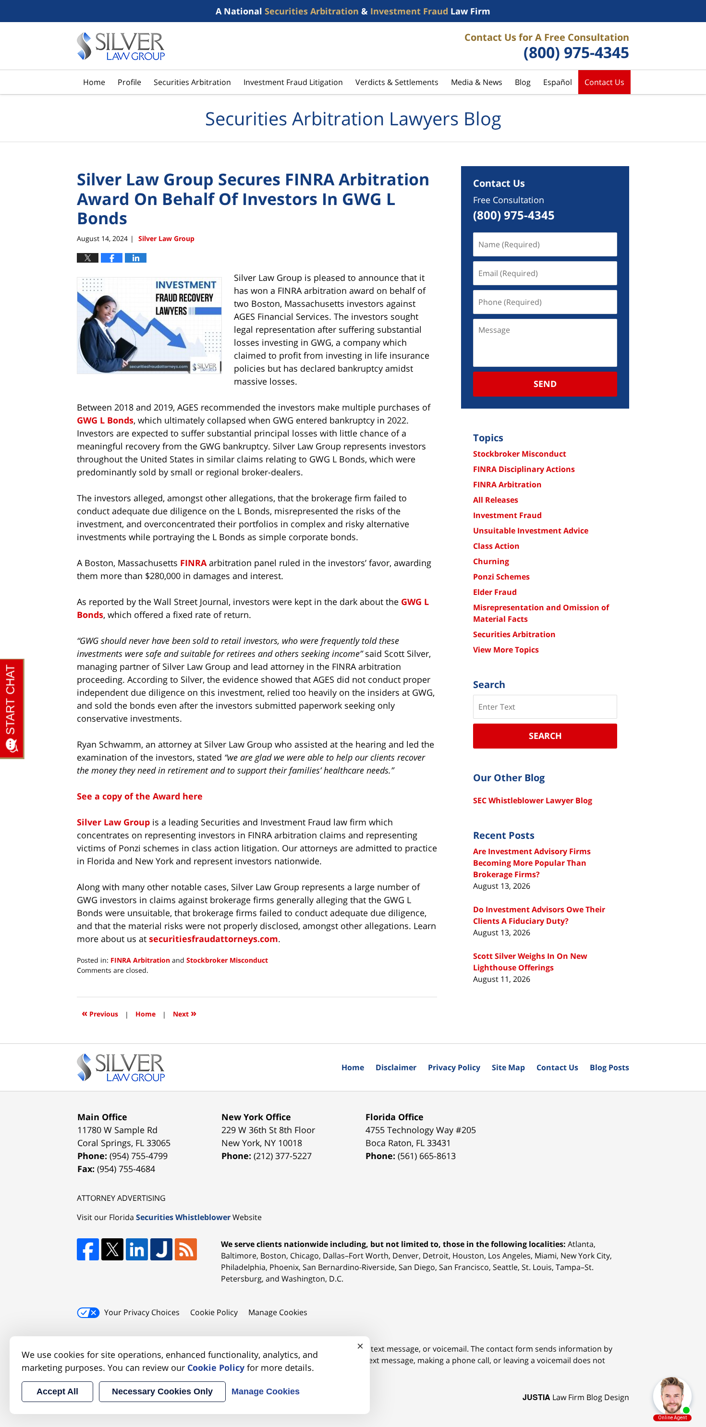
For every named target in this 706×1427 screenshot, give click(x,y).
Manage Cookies (277, 1312)
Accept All (57, 1391)
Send (545, 383)
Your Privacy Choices (142, 1312)
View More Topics (506, 649)
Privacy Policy (454, 1067)
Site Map (508, 1067)
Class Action (496, 546)
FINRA (193, 562)
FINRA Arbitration (140, 960)
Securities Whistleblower (183, 1217)
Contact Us (604, 82)
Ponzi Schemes (501, 576)
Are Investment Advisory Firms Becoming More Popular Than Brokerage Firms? (532, 863)
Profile (129, 82)
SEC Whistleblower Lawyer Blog (532, 800)
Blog (523, 82)
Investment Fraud (507, 515)
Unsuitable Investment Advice (530, 530)
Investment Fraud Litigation (293, 82)
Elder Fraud (495, 592)
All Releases (495, 500)
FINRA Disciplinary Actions (524, 469)
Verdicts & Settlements (396, 82)
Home (94, 82)
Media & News (476, 82)
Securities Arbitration (192, 82)
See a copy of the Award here (140, 796)
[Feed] (186, 1249)
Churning (491, 561)
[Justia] (161, 1249)
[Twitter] (112, 1249)
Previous (100, 1012)
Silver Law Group (113, 822)
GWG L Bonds (105, 420)
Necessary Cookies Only (162, 1391)
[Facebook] (88, 1249)
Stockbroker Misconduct (227, 960)
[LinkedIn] (137, 1249)
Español (557, 82)
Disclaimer (396, 1067)
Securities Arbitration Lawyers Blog (121, 46)
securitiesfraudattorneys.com (213, 938)
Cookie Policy (214, 1312)
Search (545, 735)
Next (184, 1012)
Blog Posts (609, 1067)
